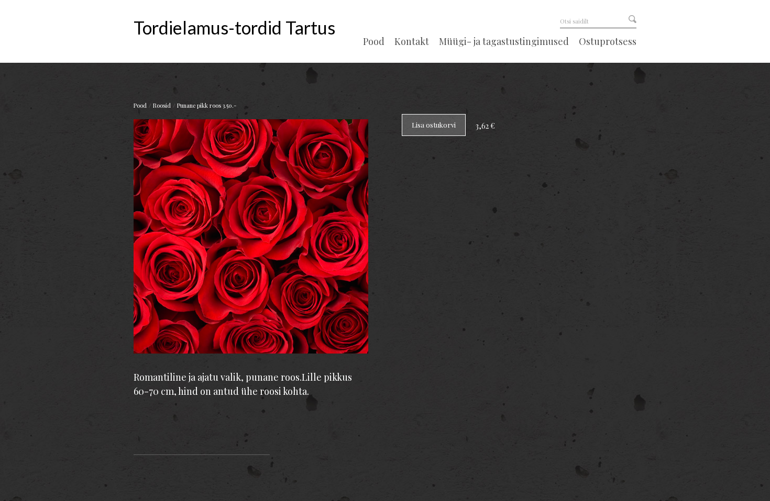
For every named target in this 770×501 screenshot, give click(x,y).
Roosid (162, 105)
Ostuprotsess (607, 42)
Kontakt (411, 42)
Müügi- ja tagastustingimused (504, 42)
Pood (373, 42)
